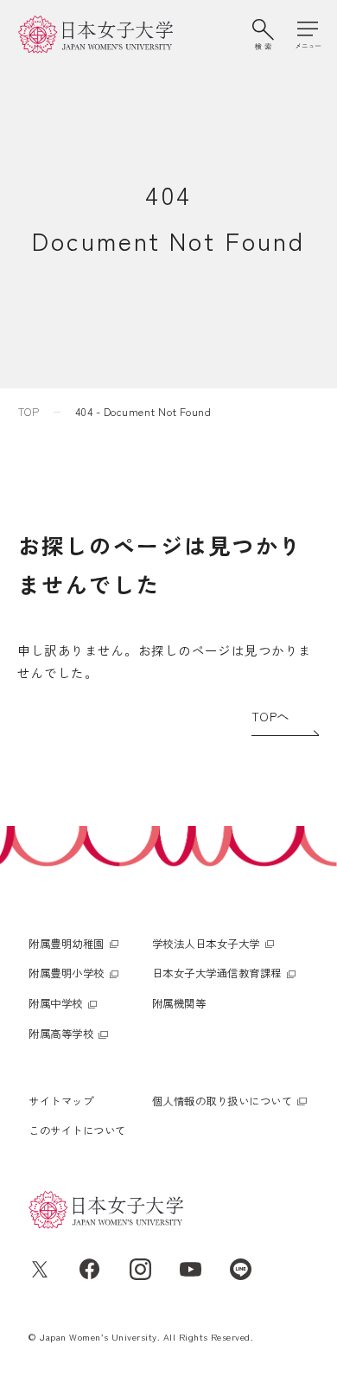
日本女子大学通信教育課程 (217, 973)
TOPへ (270, 716)
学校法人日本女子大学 (206, 943)
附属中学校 (55, 1003)
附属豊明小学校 (66, 973)
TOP (28, 411)
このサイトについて (77, 1130)
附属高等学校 (61, 1033)
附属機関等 (179, 1003)
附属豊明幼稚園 (66, 943)
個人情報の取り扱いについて (222, 1101)
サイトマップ (61, 1101)
